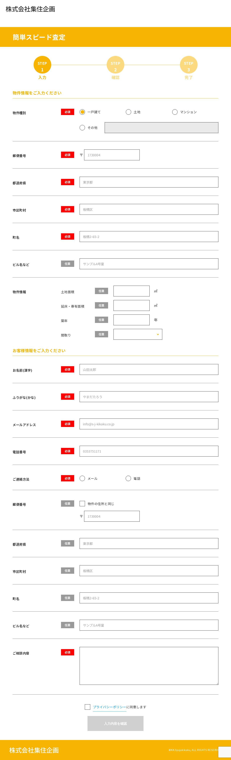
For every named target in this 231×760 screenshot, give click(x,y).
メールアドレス (24, 424)
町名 (16, 237)
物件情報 (19, 291)
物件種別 (19, 112)
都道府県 (19, 182)
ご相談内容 (21, 653)
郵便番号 (19, 155)
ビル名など (21, 264)
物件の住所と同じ (101, 503)
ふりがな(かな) (24, 397)
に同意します (119, 706)
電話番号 (19, 452)
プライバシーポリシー (109, 706)
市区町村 (19, 210)
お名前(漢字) (22, 370)
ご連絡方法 (21, 479)
